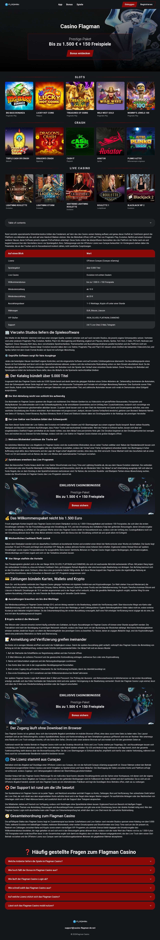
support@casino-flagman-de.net (80, 928)
